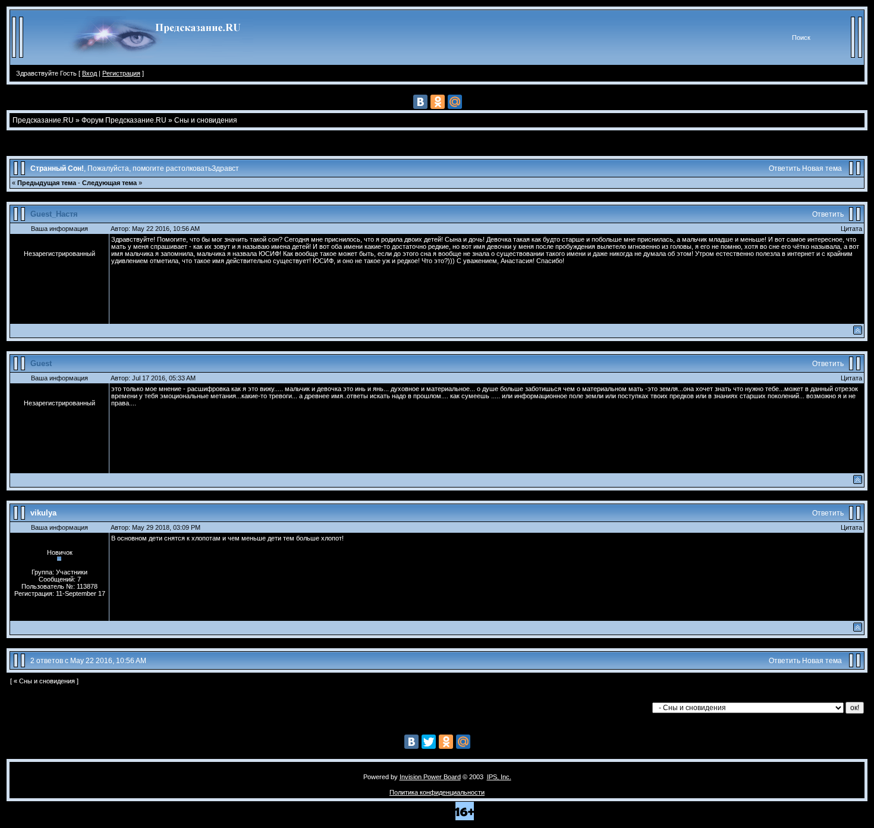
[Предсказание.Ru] (158, 62)
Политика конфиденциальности (437, 792)
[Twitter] (429, 742)
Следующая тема (109, 182)
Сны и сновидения (205, 120)
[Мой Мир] (455, 102)
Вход (89, 73)
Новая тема (822, 168)
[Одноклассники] (437, 102)
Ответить (784, 168)
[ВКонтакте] (420, 102)
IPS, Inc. (499, 776)
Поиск (801, 37)
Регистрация (121, 73)
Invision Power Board (430, 776)
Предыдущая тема (46, 182)
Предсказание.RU (43, 120)
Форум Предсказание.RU (123, 120)
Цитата (851, 228)
